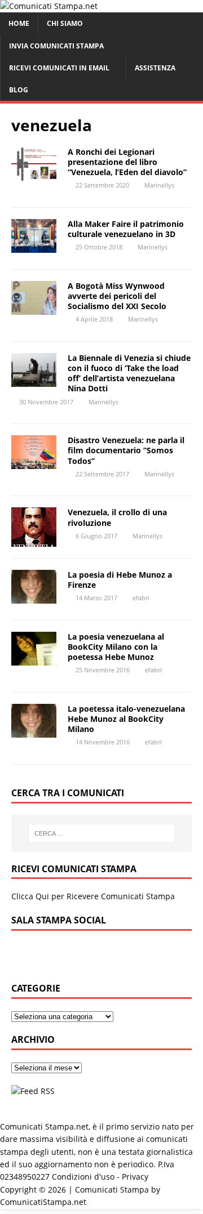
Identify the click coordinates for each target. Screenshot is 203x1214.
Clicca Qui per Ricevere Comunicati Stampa (93, 896)
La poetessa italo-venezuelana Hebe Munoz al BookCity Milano (126, 718)
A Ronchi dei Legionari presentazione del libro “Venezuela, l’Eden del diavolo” (127, 161)
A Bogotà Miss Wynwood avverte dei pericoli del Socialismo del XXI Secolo (117, 295)
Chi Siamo (65, 23)
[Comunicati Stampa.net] (49, 6)
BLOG (18, 90)
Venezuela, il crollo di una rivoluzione (117, 517)
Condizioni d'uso (83, 1176)
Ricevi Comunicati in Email (59, 68)
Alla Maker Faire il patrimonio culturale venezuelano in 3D (126, 228)
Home (18, 23)
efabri (141, 597)
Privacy (135, 1176)
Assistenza (155, 68)
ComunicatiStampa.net (43, 1202)
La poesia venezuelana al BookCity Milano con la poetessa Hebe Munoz (116, 646)
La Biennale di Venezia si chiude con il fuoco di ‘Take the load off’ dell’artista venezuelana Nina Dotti (129, 373)
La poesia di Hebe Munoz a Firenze (120, 579)
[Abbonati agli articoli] (33, 1091)
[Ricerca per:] (101, 833)
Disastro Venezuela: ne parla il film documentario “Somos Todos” (126, 450)
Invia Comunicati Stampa (56, 46)
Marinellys (159, 185)
